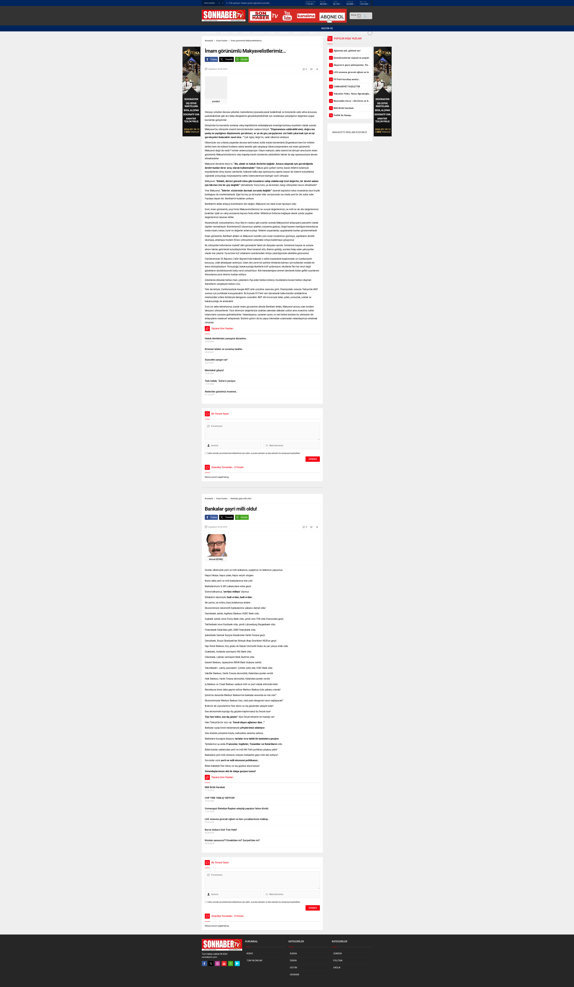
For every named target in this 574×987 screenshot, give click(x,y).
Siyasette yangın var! (216, 359)
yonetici (216, 101)
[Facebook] (204, 963)
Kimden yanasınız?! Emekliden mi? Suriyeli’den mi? (232, 840)
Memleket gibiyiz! (214, 370)
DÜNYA (293, 960)
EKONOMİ (294, 974)
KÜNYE (250, 953)
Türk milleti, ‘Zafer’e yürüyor (220, 381)
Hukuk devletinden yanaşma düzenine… (226, 338)
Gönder (244, 59)
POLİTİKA (337, 960)
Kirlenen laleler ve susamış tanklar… (224, 349)
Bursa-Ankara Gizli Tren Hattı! (221, 829)
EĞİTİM (293, 967)
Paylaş (214, 59)
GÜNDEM (337, 953)
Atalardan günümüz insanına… (221, 391)
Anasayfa (209, 498)
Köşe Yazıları (221, 498)
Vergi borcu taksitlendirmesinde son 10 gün (246, 3)
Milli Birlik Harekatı (215, 787)
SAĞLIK (336, 967)
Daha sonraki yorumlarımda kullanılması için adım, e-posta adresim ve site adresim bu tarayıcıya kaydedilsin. (253, 453)
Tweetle (229, 59)
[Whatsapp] (230, 963)
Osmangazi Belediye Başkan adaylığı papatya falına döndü (236, 808)
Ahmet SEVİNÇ (216, 559)
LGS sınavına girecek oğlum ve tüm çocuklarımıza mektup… (237, 819)
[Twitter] (210, 963)
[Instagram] (217, 963)
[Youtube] (224, 963)
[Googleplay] (237, 963)
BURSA (293, 953)
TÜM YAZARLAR (254, 960)
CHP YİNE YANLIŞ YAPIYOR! (220, 797)
